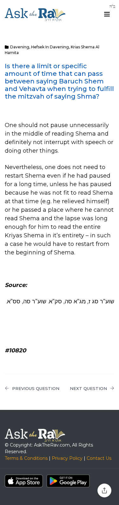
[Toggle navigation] (107, 14)
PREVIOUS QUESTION (35, 388)
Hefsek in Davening (50, 47)
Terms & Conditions (26, 458)
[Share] (104, 490)
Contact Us (99, 458)
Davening (19, 47)
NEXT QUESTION (88, 388)
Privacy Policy (67, 458)
